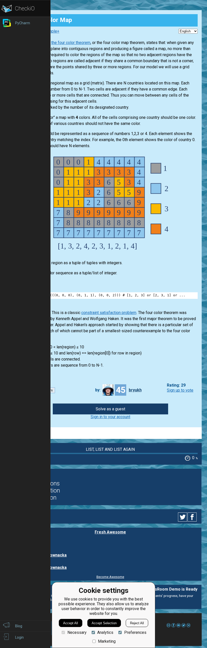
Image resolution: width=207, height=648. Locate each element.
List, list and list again (110, 449)
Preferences (135, 632)
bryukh (135, 390)
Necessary (76, 632)
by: (97, 390)
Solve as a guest (110, 409)
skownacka (56, 555)
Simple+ (52, 31)
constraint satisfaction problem (108, 312)
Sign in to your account (110, 416)
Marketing (107, 641)
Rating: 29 (176, 385)
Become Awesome (110, 577)
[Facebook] (193, 517)
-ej (47, 542)
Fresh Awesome (110, 532)
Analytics (105, 632)
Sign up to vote (180, 390)
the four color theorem (70, 42)
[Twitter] (183, 517)
